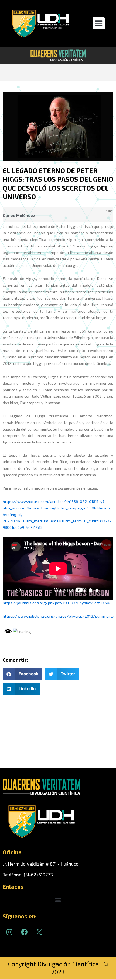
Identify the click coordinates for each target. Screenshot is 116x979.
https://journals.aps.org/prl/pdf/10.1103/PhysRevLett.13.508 (57, 602)
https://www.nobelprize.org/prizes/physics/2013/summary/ (58, 616)
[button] (99, 23)
